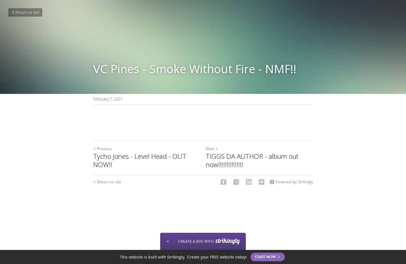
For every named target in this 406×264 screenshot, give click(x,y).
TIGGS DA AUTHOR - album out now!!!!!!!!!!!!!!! (252, 160)
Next (210, 148)
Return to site (27, 12)
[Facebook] (223, 182)
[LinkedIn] (249, 182)
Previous (104, 148)
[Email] (261, 182)
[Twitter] (236, 182)
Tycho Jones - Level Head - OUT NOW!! (139, 160)
